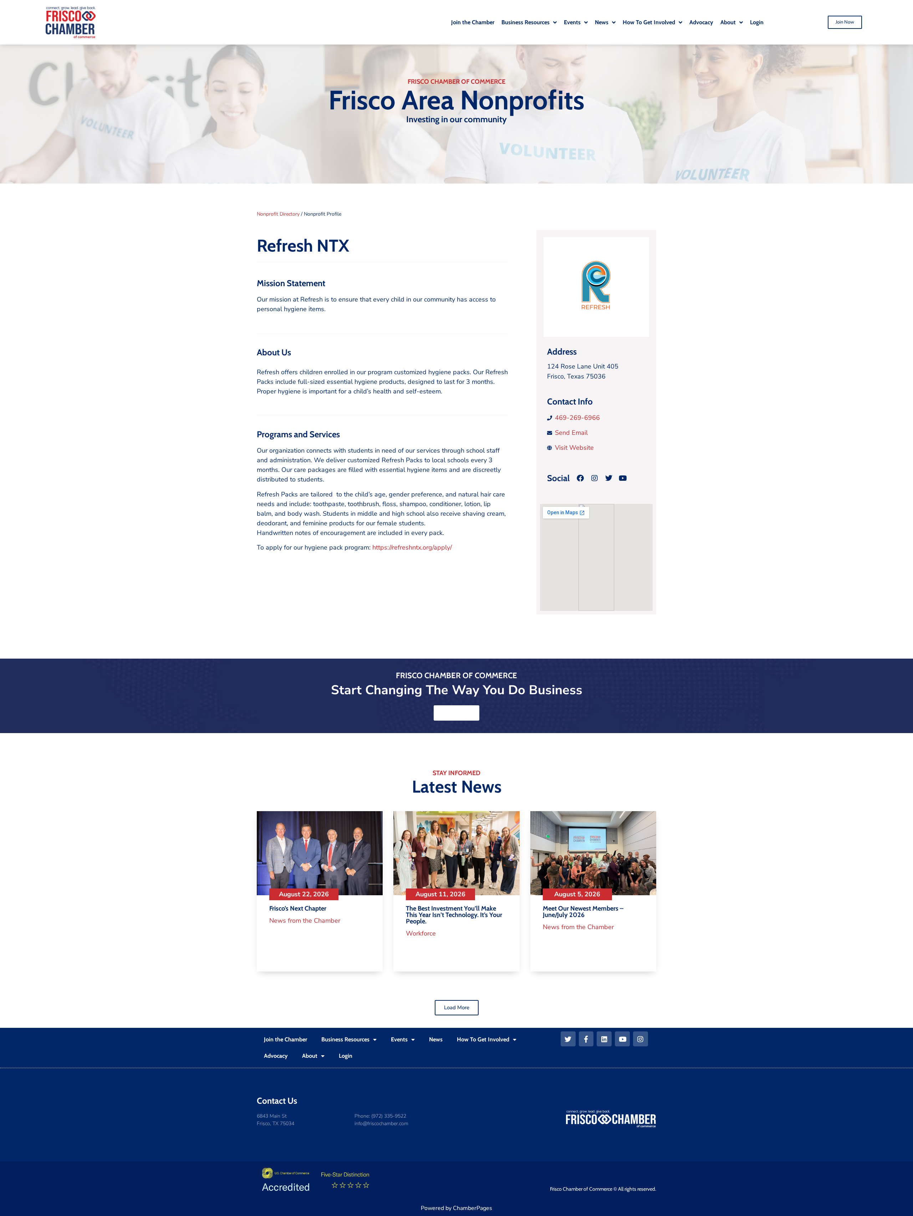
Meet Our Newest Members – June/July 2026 (583, 912)
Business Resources (345, 1039)
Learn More (456, 712)
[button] (457, 1007)
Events (399, 1039)
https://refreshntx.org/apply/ (412, 547)
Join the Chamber (285, 1039)
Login (345, 1055)
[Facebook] (580, 478)
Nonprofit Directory (278, 214)
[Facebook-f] (586, 1038)
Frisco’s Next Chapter (297, 908)
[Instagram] (594, 478)
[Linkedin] (604, 1038)
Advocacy (276, 1055)
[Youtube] (622, 1038)
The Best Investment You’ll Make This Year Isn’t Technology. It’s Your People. (454, 915)
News (436, 1039)
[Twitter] (568, 1038)
